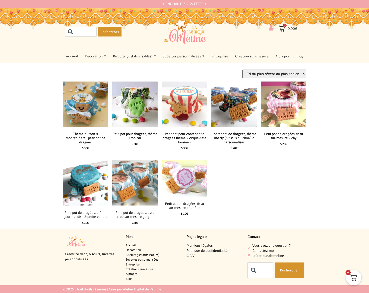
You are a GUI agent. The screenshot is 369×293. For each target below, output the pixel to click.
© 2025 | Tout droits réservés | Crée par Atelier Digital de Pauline (112, 289)
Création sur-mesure (139, 269)
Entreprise (133, 264)
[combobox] (81, 31)
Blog (129, 278)
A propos (132, 274)
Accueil (131, 245)
